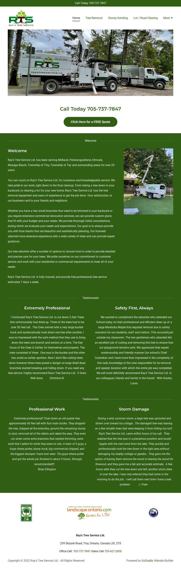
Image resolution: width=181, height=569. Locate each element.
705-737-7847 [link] (97, 3)
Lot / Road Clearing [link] (145, 18)
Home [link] (76, 18)
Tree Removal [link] (94, 18)
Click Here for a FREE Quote (90, 122)
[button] (168, 18)
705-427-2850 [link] (113, 551)
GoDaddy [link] (147, 560)
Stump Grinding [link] (118, 18)
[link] (21, 17)
